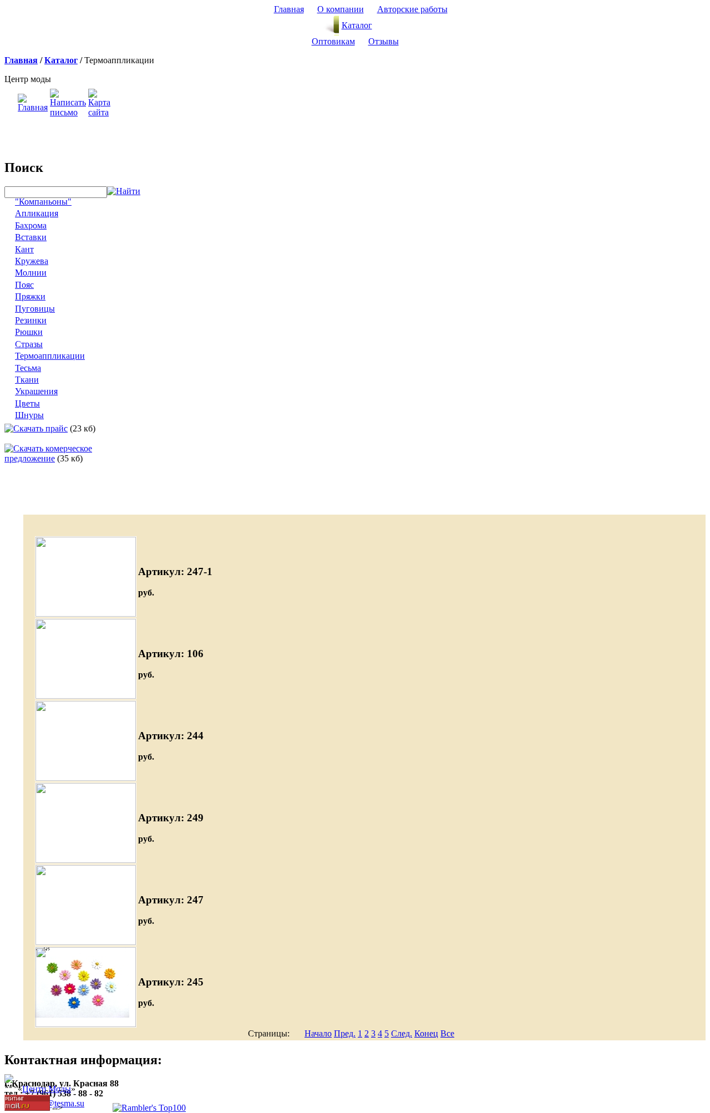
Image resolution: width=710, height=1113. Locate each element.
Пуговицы (35, 308)
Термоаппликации (50, 355)
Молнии (31, 272)
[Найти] (123, 191)
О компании (340, 9)
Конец (426, 1033)
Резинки (31, 320)
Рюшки (29, 332)
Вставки (31, 237)
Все (447, 1033)
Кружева (31, 261)
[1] (86, 942)
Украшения (36, 391)
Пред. (345, 1033)
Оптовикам (333, 41)
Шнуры (29, 415)
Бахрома (31, 225)
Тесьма (28, 368)
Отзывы (383, 41)
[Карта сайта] (99, 112)
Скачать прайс (40, 428)
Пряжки (30, 296)
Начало (318, 1033)
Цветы (27, 403)
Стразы (29, 344)
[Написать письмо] (68, 112)
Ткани (27, 379)
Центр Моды (46, 1089)
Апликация (36, 213)
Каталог (357, 25)
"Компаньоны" (43, 201)
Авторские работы (412, 9)
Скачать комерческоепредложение (48, 453)
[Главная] (33, 107)
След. (401, 1033)
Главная (289, 9)
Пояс (24, 284)
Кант (24, 249)
